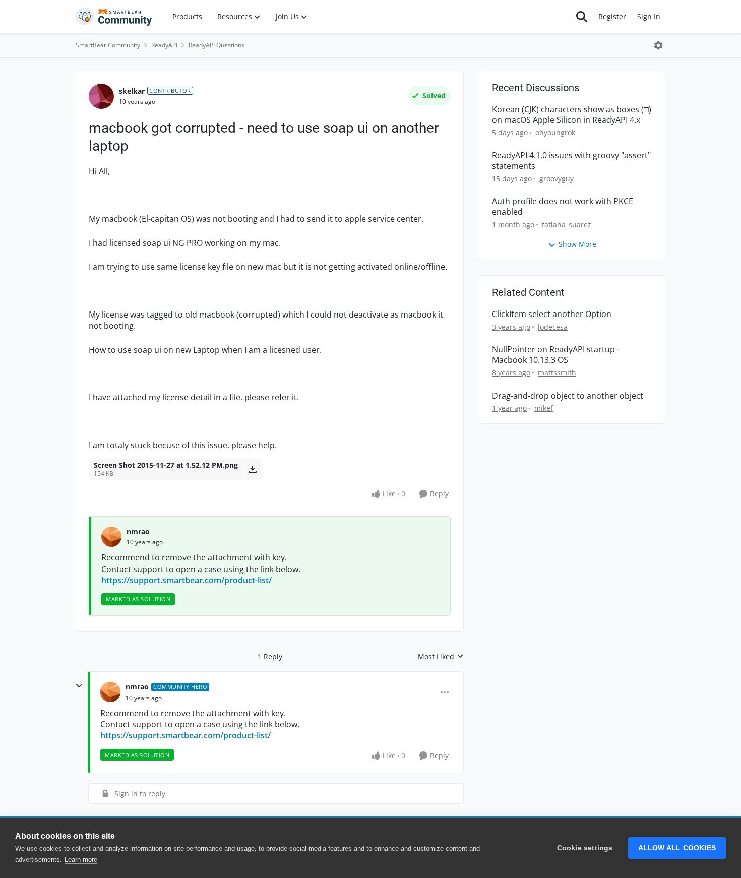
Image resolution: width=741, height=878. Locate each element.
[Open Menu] (658, 45)
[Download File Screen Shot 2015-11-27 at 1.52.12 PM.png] (252, 469)
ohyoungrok (555, 132)
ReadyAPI (164, 45)
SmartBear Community (108, 45)
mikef (543, 408)
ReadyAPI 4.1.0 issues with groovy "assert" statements (571, 160)
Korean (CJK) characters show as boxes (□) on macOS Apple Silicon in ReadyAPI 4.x (571, 115)
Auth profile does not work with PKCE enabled (562, 206)
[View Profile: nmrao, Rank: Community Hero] (110, 692)
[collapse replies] (79, 686)
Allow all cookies (677, 848)
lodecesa (553, 327)
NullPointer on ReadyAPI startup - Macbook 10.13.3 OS (556, 354)
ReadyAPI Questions (216, 45)
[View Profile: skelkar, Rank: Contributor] (101, 96)
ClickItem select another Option (551, 314)
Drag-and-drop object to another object (567, 396)
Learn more (81, 859)
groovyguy (556, 178)
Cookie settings (585, 848)
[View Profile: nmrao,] (111, 537)
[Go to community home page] (114, 17)
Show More (577, 244)
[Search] (582, 17)
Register (612, 16)
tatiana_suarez (566, 224)
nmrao (138, 531)
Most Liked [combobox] (441, 657)
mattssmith (557, 373)
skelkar (132, 91)
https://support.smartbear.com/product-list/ (186, 580)
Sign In (648, 16)
